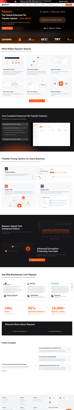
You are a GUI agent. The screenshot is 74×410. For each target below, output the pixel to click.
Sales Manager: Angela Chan (37, 400)
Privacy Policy (22, 403)
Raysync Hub (51, 4)
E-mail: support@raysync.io (37, 399)
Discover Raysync (36, 100)
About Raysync (22, 399)
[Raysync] (5, 4)
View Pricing (18, 28)
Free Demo (69, 4)
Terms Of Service (22, 404)
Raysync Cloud (5, 400)
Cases (30, 4)
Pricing (24, 4)
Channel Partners (22, 400)
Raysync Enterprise (5, 399)
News (21, 402)
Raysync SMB (5, 402)
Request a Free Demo (7, 28)
